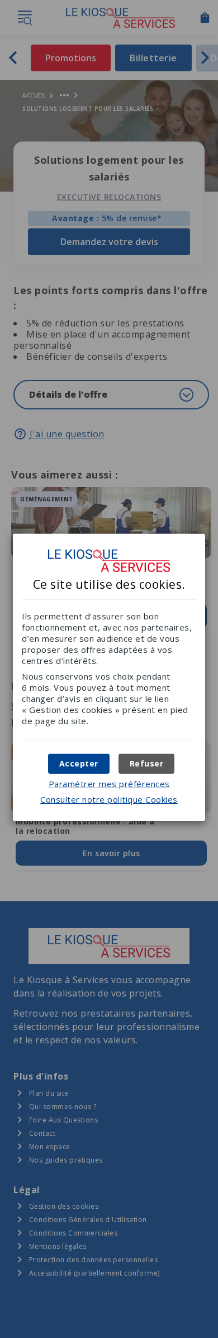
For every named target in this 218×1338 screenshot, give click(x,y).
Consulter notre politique (109, 799)
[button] (79, 764)
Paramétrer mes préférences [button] (109, 783)
